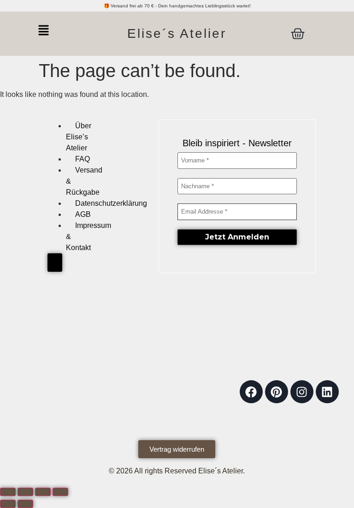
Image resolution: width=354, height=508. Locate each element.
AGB (83, 214)
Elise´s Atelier (176, 33)
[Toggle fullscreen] (25, 492)
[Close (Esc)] (60, 492)
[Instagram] (301, 391)
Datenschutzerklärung (111, 203)
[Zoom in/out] (8, 492)
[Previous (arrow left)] (8, 504)
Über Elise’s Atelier (78, 137)
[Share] (43, 492)
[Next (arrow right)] (25, 504)
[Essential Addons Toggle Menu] (54, 262)
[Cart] (297, 34)
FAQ (82, 159)
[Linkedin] (327, 391)
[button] (56, 31)
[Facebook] (251, 391)
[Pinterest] (276, 391)
